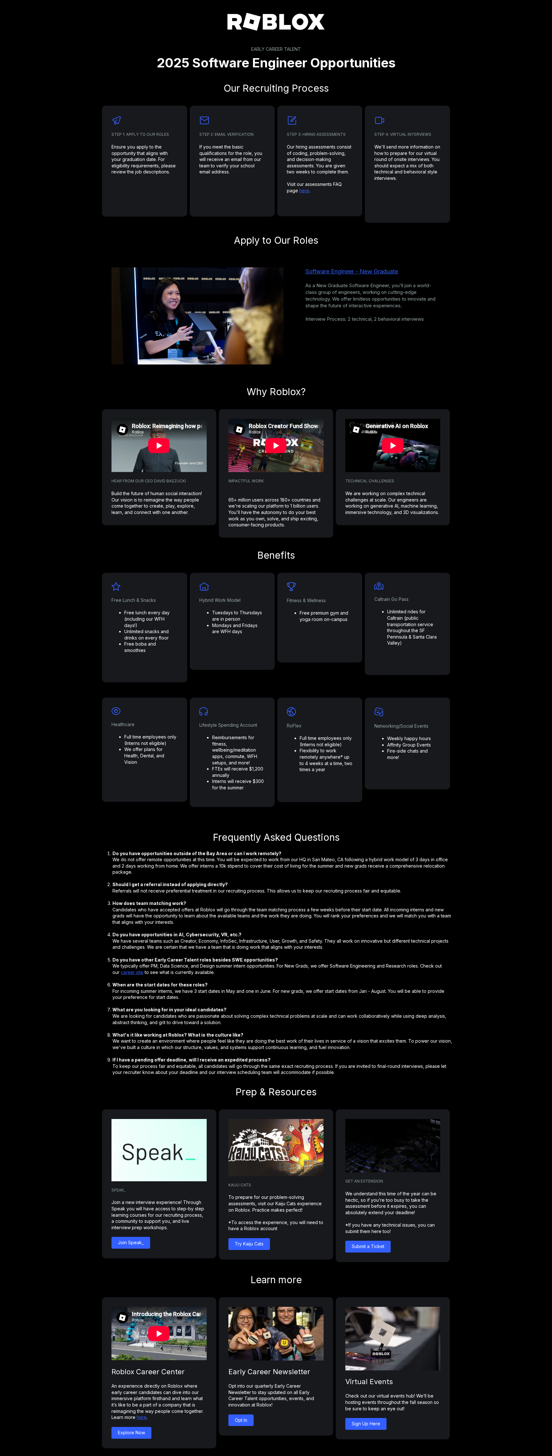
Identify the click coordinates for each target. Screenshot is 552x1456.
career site (132, 972)
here (304, 190)
